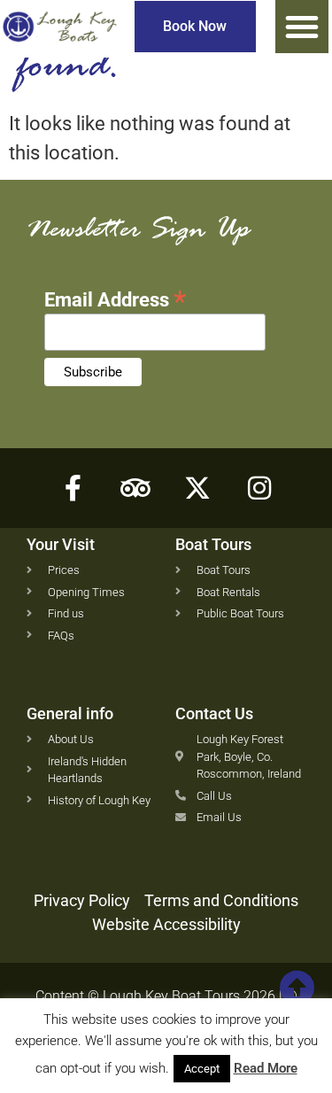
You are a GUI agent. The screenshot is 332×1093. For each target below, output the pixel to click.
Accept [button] (202, 1068)
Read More (265, 1068)
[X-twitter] (197, 488)
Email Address (115, 297)
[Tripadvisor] (135, 488)
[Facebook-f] (73, 488)
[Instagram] (259, 488)
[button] (301, 26)
